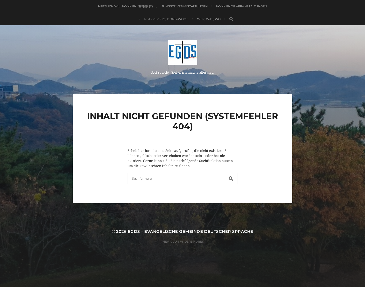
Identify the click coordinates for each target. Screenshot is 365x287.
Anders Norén (192, 241)
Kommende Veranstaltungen (241, 6)
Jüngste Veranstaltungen (185, 6)
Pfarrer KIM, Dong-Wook (166, 19)
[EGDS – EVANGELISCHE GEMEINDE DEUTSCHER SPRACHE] (182, 52)
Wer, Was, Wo (209, 19)
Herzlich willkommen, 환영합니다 (125, 6)
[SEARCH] (231, 19)
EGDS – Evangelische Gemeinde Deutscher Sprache (190, 231)
